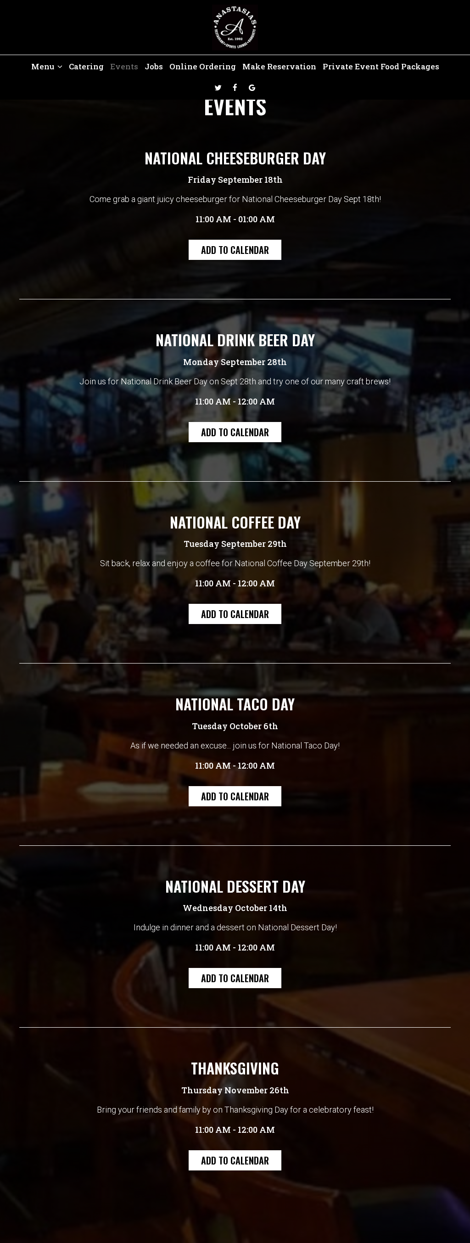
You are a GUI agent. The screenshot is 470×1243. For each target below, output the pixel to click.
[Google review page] (252, 87)
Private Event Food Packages (381, 66)
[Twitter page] (218, 87)
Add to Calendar (235, 250)
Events (124, 66)
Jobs (154, 66)
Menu (43, 66)
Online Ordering (202, 66)
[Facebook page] (235, 87)
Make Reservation (279, 66)
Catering (86, 66)
